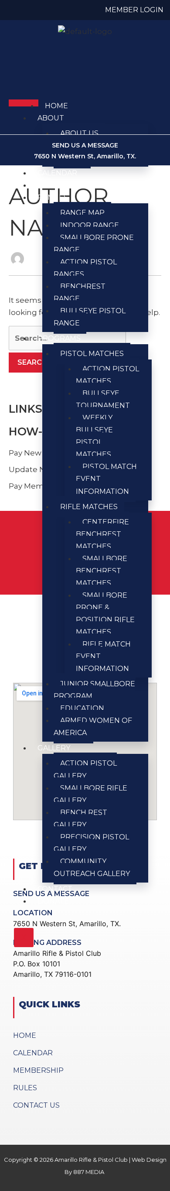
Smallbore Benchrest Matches (101, 570)
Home (56, 106)
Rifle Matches (89, 507)
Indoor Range (89, 225)
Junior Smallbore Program (94, 690)
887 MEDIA (89, 1171)
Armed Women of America (93, 726)
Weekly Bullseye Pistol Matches (94, 436)
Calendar (57, 173)
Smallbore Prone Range (94, 243)
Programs (59, 338)
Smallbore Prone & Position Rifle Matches (105, 613)
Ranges (52, 197)
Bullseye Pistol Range (90, 317)
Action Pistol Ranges (85, 268)
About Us (79, 133)
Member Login (134, 10)
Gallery (53, 748)
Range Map (82, 213)
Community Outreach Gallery (92, 867)
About (50, 118)
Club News (59, 185)
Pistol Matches (92, 353)
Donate (53, 901)
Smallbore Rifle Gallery (90, 794)
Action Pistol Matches (107, 375)
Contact (54, 889)
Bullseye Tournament (103, 399)
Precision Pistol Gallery (91, 843)
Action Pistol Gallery (85, 769)
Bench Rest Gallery (80, 818)
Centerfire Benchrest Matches (102, 534)
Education (82, 708)
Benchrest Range (79, 292)
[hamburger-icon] (23, 102)
